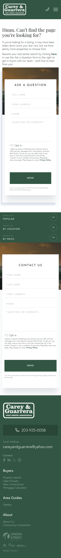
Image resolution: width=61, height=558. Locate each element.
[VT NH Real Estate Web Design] (30, 537)
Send (30, 178)
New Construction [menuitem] (13, 484)
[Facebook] (4, 460)
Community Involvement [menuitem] (16, 525)
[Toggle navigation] (55, 9)
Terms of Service (22, 190)
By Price (8, 239)
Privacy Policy (45, 160)
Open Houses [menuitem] (11, 481)
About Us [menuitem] (8, 521)
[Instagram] (19, 460)
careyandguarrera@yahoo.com (28, 446)
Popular (8, 218)
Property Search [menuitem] (12, 477)
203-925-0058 (33, 430)
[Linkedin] (9, 460)
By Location (11, 228)
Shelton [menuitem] (7, 504)
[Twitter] (14, 460)
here (54, 54)
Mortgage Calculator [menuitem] (15, 487)
